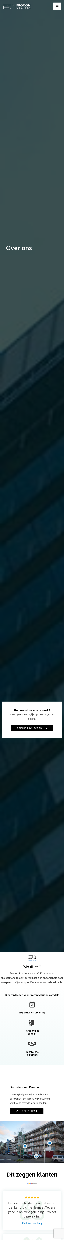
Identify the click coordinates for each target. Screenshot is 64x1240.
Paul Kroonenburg (32, 1223)
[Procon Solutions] (16, 6)
